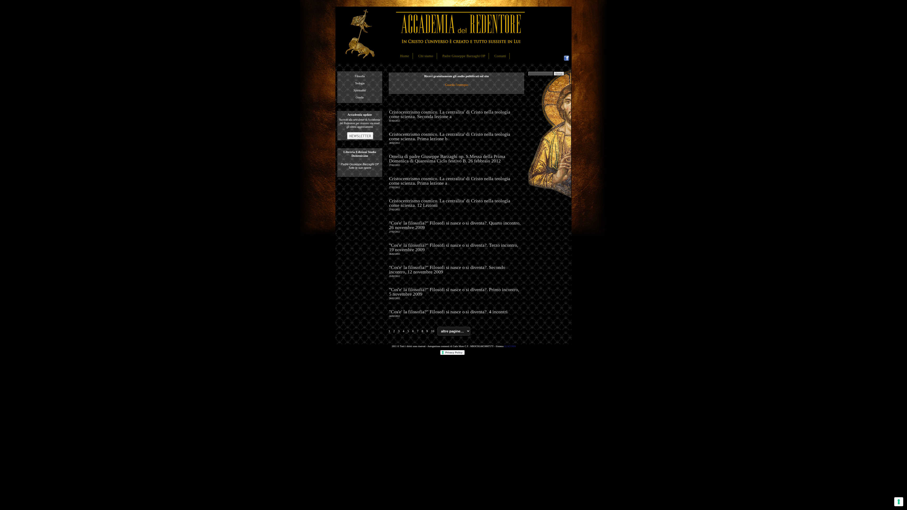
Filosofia (360, 76)
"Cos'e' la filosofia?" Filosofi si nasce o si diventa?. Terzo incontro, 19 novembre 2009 (453, 247)
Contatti (500, 56)
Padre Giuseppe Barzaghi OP (463, 56)
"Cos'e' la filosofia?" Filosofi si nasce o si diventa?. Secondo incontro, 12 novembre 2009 (447, 269)
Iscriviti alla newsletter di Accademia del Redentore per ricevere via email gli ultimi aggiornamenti (359, 123)
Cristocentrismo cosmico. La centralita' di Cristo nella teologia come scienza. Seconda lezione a (449, 114)
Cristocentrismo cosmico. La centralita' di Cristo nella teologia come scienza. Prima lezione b (449, 136)
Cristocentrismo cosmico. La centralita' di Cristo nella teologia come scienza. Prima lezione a (449, 181)
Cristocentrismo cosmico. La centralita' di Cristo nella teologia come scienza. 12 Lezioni (449, 203)
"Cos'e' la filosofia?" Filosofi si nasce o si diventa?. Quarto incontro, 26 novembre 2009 (455, 225)
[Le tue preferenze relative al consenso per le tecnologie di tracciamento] (898, 501)
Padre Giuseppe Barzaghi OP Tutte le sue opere (360, 166)
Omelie (360, 97)
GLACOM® (510, 346)
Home (404, 56)
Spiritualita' (360, 90)
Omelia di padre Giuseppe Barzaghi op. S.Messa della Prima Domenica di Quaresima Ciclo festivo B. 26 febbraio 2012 (447, 158)
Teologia (359, 83)
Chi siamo (425, 56)
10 (432, 331)
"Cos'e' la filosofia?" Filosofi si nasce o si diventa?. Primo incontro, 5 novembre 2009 (454, 292)
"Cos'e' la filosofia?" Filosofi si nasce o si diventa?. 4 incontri (448, 311)
